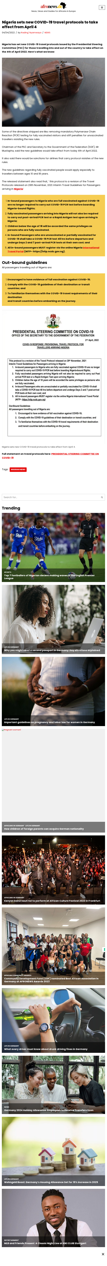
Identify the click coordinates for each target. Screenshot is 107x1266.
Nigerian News (18, 469)
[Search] (102, 497)
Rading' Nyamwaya (31, 32)
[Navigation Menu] (102, 7)
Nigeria (18, 189)
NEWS (47, 32)
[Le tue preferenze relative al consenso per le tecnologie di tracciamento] (104, 949)
